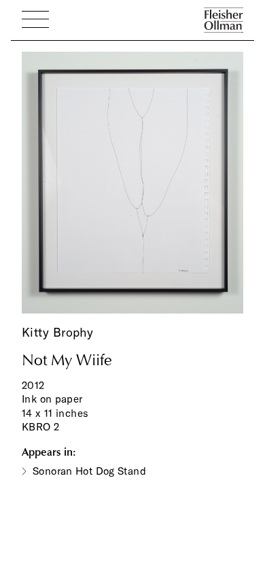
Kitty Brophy (57, 332)
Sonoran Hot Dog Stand (89, 471)
